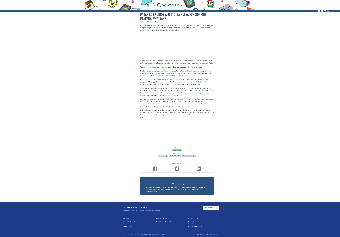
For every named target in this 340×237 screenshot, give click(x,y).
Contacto (191, 224)
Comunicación (177, 150)
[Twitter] (319, 11)
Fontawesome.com (200, 234)
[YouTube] (325, 11)
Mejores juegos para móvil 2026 (165, 221)
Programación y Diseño (130, 221)
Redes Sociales (127, 226)
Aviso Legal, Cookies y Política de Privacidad (155, 234)
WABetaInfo (200, 82)
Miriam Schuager (178, 184)
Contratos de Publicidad (195, 226)
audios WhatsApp (175, 156)
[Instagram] (328, 11)
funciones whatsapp (189, 156)
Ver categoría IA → (211, 207)
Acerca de (191, 221)
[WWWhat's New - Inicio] (170, 5)
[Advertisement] (177, 45)
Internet (125, 224)
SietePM (215, 234)
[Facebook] (322, 11)
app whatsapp (163, 156)
